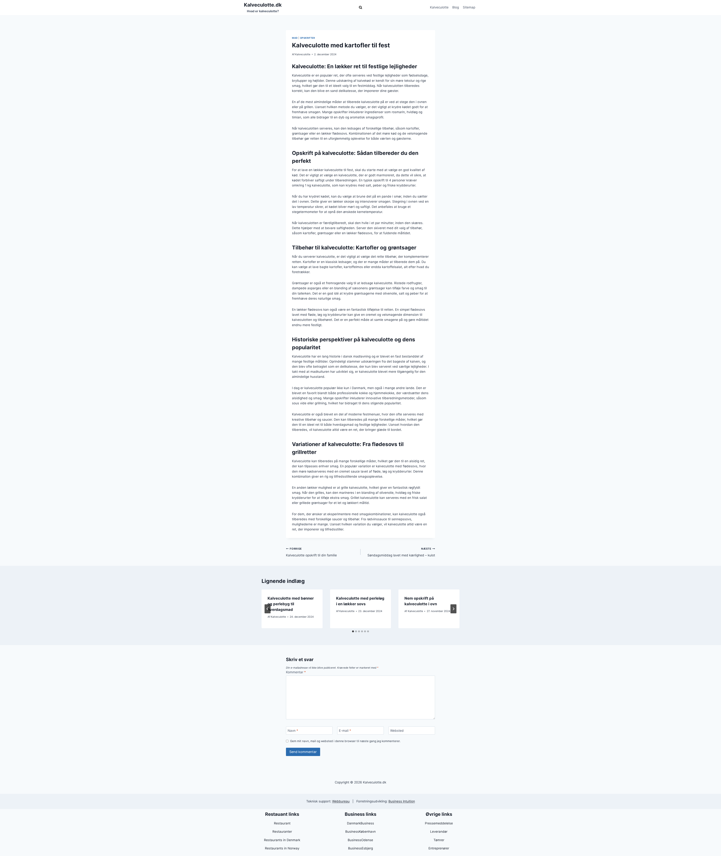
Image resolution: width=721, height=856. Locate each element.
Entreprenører (438, 848)
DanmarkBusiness (360, 823)
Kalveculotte (439, 7)
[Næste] (453, 608)
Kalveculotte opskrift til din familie (311, 552)
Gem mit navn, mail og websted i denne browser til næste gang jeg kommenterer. (345, 741)
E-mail (345, 731)
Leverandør (438, 831)
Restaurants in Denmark (282, 840)
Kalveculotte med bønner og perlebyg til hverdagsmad (291, 604)
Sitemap (469, 7)
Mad (295, 37)
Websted (397, 731)
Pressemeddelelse (439, 823)
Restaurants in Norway (282, 848)
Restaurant (282, 823)
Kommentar (296, 672)
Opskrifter (307, 37)
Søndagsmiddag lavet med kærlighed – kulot (401, 552)
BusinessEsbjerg (360, 848)
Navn (293, 731)
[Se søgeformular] (360, 7)
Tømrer (439, 840)
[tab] (353, 631)
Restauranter (282, 831)
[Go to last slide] (268, 608)
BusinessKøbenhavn (360, 831)
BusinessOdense (360, 840)
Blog (455, 7)
